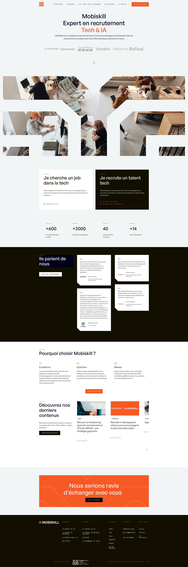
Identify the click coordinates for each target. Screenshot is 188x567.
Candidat (71, 4)
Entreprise (58, 4)
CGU (147, 561)
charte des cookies (116, 561)
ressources (110, 4)
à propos (123, 4)
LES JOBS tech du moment (90, 4)
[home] (41, 4)
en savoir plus (50, 204)
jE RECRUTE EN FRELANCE (110, 204)
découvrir (81, 440)
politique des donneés (135, 561)
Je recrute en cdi (108, 201)
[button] (58, 5)
